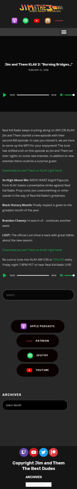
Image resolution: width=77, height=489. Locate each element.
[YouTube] (38, 21)
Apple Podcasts (42, 326)
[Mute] (62, 95)
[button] (64, 32)
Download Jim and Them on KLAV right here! (32, 170)
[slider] (70, 98)
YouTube (42, 370)
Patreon (42, 340)
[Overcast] (49, 21)
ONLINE (58, 260)
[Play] (4, 95)
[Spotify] (27, 21)
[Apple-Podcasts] (16, 21)
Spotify (42, 355)
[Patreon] (60, 21)
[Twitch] (23, 452)
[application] (38, 94)
